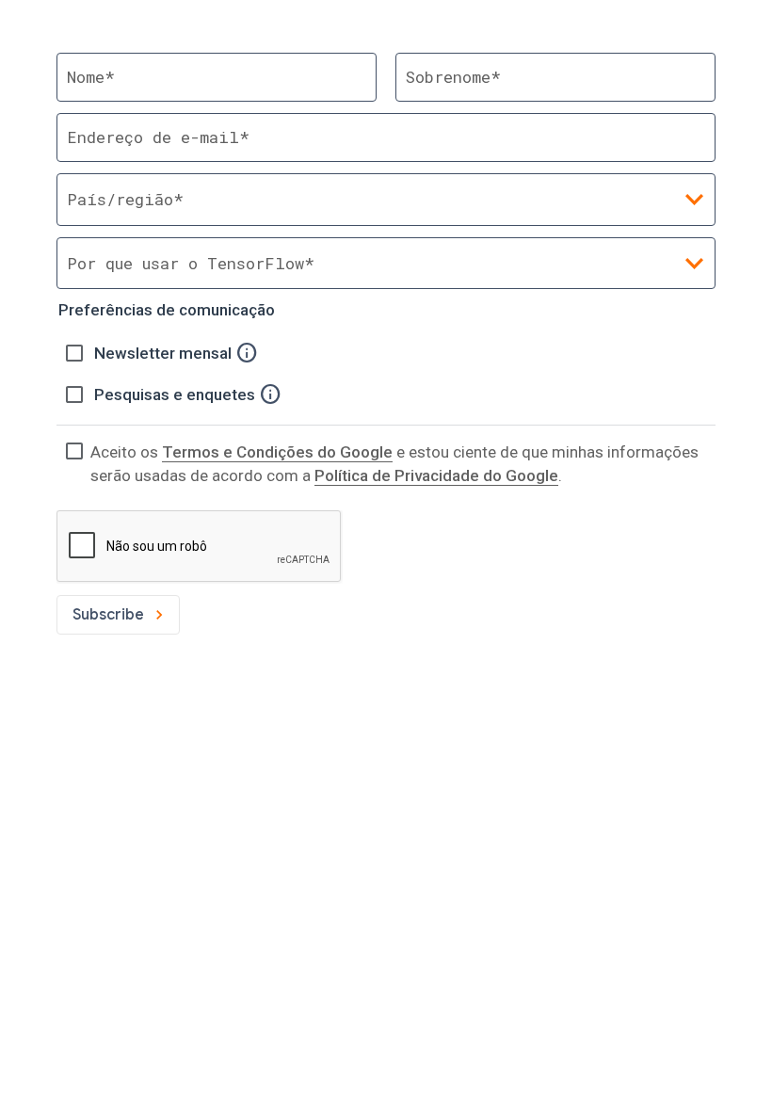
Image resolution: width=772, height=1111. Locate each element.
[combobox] (386, 263)
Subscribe (108, 614)
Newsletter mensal (164, 353)
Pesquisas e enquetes (176, 394)
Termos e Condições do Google (277, 452)
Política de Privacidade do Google (436, 475)
